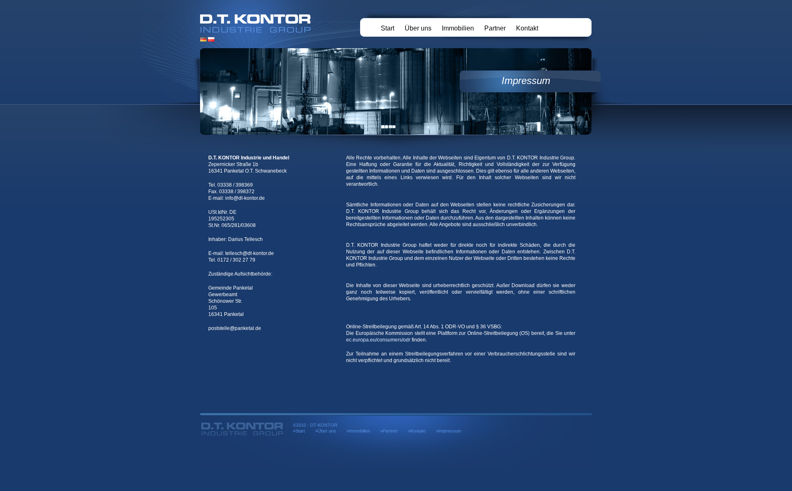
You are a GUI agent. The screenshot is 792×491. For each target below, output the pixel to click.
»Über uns (325, 430)
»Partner (389, 430)
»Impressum (448, 430)
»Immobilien (358, 430)
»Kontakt (417, 430)
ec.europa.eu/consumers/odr (378, 340)
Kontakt (527, 28)
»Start (299, 430)
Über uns (418, 28)
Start (387, 28)
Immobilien (458, 28)
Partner (495, 28)
